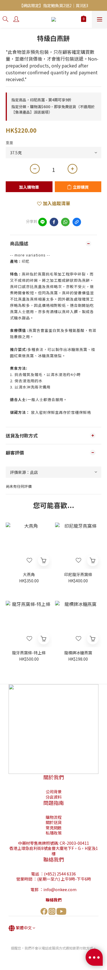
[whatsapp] (65, 222)
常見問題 (54, 828)
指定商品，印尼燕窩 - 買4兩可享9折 (41, 99)
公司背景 (54, 791)
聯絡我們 (54, 900)
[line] (42, 222)
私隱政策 (54, 833)
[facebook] (54, 222)
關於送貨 (54, 822)
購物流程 (54, 817)
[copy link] (76, 222)
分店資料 (54, 797)
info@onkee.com (59, 889)
